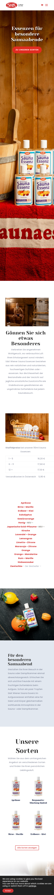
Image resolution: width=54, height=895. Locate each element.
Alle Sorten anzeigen (27, 847)
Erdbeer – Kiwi (25, 510)
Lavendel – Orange (25, 534)
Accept (8, 891)
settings (32, 886)
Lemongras (25, 538)
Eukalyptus (25, 514)
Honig (21, 522)
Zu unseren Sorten (27, 50)
